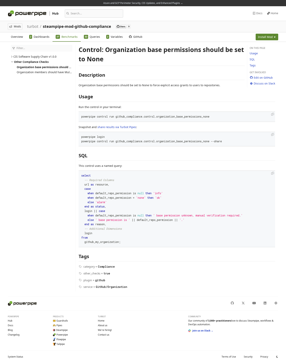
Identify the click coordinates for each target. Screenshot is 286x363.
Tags (253, 65)
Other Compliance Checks (31, 62)
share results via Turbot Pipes (116, 127)
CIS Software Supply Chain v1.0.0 (34, 56)
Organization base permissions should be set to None (53, 67)
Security (248, 356)
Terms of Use (229, 356)
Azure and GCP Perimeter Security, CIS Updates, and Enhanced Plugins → (143, 3)
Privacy (264, 356)
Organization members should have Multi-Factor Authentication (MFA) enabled (68, 72)
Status (15, 356)
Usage (254, 53)
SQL (252, 59)
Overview (17, 37)
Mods (17, 26)
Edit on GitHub (263, 77)
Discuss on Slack (264, 83)
